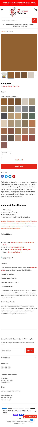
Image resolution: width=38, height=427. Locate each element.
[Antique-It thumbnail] (4, 75)
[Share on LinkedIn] (9, 176)
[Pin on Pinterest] (13, 176)
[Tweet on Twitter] (6, 176)
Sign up (29, 350)
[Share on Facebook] (2, 176)
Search (19, 418)
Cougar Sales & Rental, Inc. (11, 86)
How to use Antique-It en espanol (20, 250)
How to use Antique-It (17, 247)
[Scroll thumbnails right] (35, 75)
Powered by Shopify (19, 423)
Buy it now (19, 166)
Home (3, 31)
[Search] (34, 20)
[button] (31, 420)
